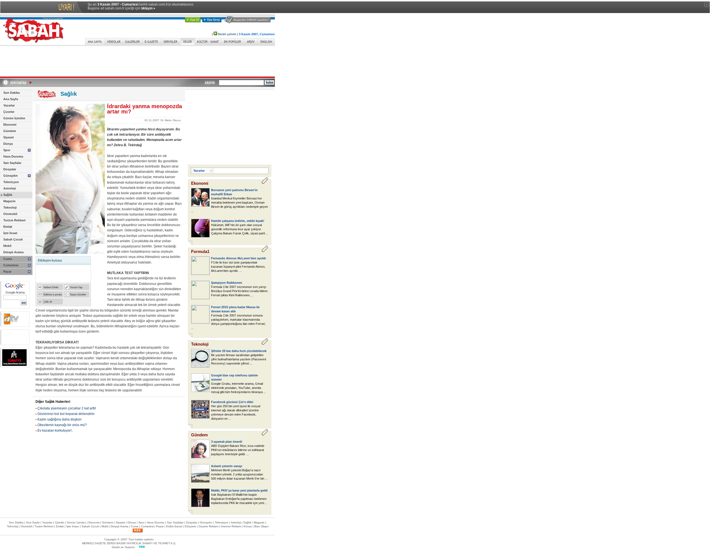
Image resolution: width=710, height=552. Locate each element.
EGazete (190, 526)
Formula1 (200, 251)
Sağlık (7, 194)
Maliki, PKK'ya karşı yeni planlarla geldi (239, 490)
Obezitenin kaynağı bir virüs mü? (62, 425)
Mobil (7, 245)
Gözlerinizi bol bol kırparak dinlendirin (66, 414)
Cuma (7, 258)
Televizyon (11, 182)
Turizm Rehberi (14, 220)
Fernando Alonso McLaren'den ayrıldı (238, 258)
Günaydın (10, 175)
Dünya (8, 143)
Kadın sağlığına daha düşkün (59, 419)
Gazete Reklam (208, 526)
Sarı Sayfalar (12, 162)
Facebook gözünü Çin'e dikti (232, 402)
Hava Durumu (13, 156)
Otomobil (10, 214)
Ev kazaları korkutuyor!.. (55, 430)
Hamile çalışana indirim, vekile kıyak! (237, 220)
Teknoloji (10, 207)
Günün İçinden (14, 118)
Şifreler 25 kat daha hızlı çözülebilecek (239, 351)
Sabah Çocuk (13, 239)
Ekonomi (9, 124)
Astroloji (9, 188)
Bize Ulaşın (261, 526)
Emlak (7, 226)
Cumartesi (10, 265)
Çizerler (8, 111)
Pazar (7, 271)
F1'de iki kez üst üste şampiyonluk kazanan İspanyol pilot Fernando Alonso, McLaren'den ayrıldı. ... (238, 266)
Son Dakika (11, 92)
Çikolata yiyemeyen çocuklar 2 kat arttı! (66, 408)
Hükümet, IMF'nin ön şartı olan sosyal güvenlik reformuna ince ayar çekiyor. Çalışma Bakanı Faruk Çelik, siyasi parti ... (239, 229)
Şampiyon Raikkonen (226, 282)
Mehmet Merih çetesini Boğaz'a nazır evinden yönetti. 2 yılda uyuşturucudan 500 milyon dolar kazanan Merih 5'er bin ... (239, 474)
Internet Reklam (231, 526)
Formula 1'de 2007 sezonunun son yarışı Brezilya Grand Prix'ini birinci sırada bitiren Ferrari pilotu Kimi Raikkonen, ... (239, 291)
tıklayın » (148, 8)
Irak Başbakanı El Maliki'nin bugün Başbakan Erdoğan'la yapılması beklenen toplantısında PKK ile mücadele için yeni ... (239, 499)
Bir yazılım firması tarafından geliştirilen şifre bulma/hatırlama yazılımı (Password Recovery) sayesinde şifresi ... (238, 359)
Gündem (9, 131)
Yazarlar (9, 105)
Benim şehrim (227, 34)
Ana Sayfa (10, 99)
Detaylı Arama (13, 252)
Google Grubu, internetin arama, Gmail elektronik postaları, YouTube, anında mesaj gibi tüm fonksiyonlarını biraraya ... (238, 388)
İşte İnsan (10, 233)
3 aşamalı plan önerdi (226, 441)
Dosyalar (9, 169)
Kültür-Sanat (174, 526)
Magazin (9, 201)
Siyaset (8, 137)
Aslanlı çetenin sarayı (226, 466)
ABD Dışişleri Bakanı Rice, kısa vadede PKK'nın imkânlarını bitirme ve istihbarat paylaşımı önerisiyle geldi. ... (237, 450)
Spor (6, 150)
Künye (248, 526)
